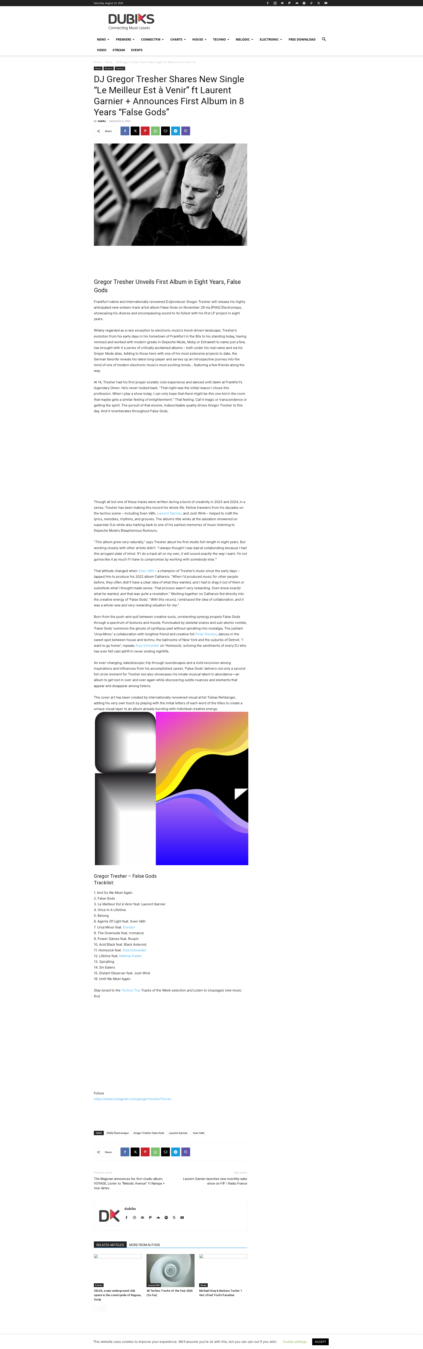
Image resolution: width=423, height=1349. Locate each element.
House (197, 39)
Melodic (243, 39)
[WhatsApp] (155, 131)
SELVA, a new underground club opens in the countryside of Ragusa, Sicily (117, 1295)
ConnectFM (150, 39)
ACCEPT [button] (320, 1341)
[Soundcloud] (296, 3)
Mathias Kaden (130, 956)
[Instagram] (275, 3)
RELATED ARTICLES (110, 1245)
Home (97, 62)
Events (137, 50)
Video (101, 50)
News (101, 39)
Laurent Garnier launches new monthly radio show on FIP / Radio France (215, 1181)
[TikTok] (311, 3)
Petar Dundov (206, 634)
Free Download (302, 39)
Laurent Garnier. (178, 1133)
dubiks (102, 121)
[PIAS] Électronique (118, 1133)
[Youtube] (326, 3)
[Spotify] (304, 3)
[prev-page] (96, 1308)
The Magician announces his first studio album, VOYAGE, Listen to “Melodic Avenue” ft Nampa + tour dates (129, 1183)
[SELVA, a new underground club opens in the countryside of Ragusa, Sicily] (118, 1270)
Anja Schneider (147, 645)
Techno (219, 39)
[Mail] (282, 3)
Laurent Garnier (169, 513)
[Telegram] (175, 131)
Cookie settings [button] (295, 1342)
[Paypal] (289, 3)
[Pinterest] (145, 131)
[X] (318, 3)
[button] (324, 40)
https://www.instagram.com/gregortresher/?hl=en (132, 1099)
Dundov (129, 927)
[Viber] (185, 131)
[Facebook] (267, 3)
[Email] (165, 131)
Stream (119, 50)
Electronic (269, 39)
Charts (176, 39)
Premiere (123, 39)
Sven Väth (146, 571)
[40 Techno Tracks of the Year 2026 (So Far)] (171, 1270)
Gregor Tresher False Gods (149, 1133)
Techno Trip (130, 990)
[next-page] (103, 1308)
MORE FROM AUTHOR (144, 1245)
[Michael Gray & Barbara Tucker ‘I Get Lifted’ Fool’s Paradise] (223, 1270)
